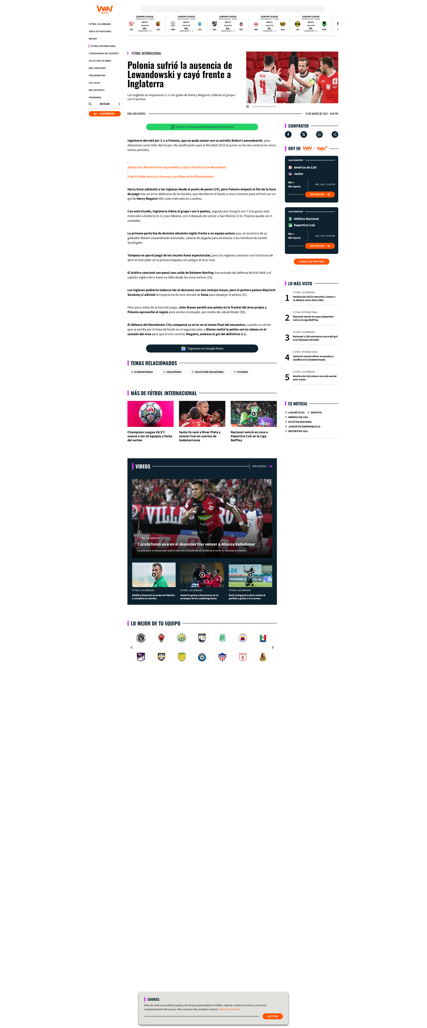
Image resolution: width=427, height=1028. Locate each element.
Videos (142, 466)
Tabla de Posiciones (100, 31)
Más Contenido (97, 68)
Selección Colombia (100, 61)
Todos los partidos (311, 261)
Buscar (105, 104)
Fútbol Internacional (103, 46)
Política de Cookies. (229, 1009)
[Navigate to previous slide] (131, 647)
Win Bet (93, 39)
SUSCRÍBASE (107, 114)
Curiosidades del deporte (104, 53)
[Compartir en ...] (335, 134)
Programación (97, 75)
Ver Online (317, 194)
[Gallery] (202, 647)
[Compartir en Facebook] (288, 134)
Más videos (259, 466)
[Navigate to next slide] (272, 647)
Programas (95, 97)
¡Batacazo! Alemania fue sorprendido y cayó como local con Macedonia (176, 167)
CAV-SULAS (94, 83)
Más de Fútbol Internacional (164, 393)
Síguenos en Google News (206, 348)
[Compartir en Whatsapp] (319, 134)
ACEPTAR (273, 1016)
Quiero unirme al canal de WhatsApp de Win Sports (205, 127)
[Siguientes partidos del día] (334, 24)
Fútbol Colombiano (100, 24)
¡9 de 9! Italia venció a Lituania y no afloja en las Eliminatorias (170, 176)
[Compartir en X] (303, 134)
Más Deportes (97, 90)
